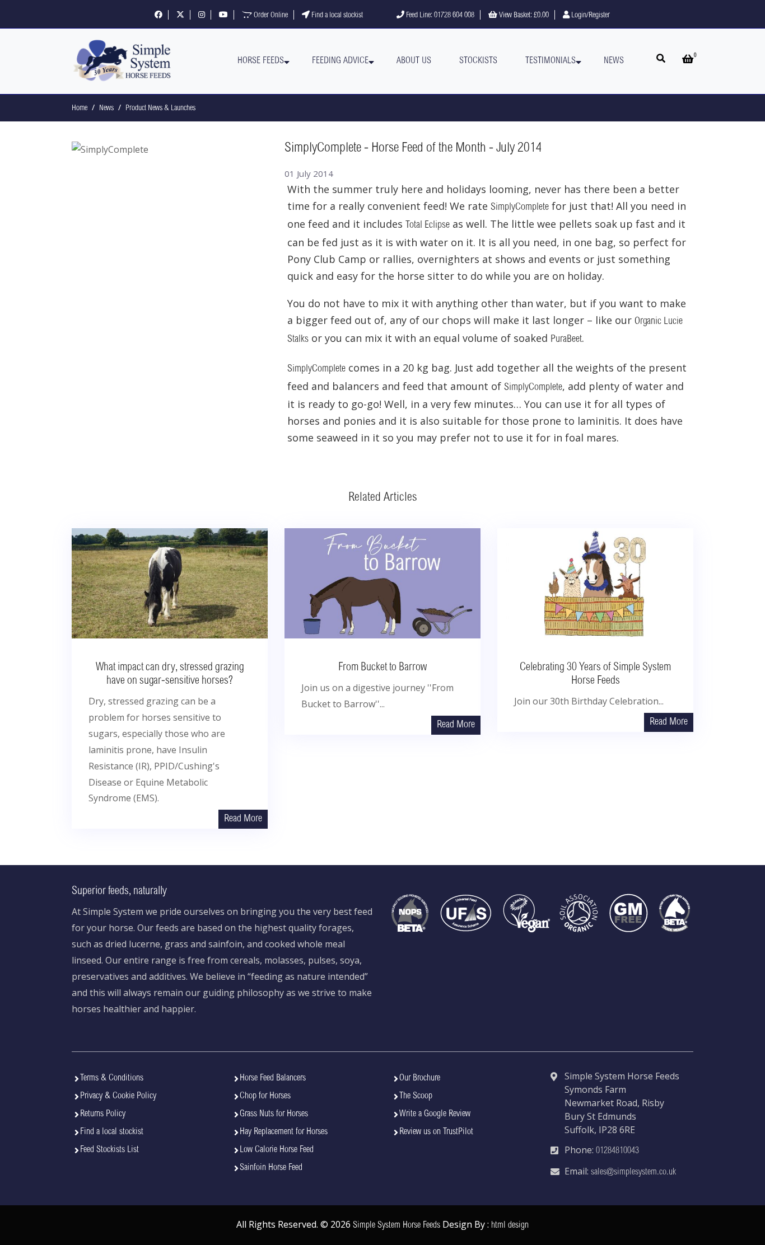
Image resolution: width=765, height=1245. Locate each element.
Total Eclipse (427, 225)
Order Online (270, 16)
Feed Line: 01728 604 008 (439, 16)
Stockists (478, 61)
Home (79, 108)
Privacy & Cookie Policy (118, 1096)
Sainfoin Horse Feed (271, 1167)
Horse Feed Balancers (273, 1078)
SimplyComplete (520, 208)
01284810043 (617, 1151)
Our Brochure (419, 1078)
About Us (414, 61)
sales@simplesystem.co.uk (633, 1172)
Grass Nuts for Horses (274, 1114)
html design (510, 1225)
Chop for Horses (265, 1096)
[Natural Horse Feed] (122, 61)
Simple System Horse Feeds (396, 1225)
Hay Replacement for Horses (284, 1131)
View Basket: (523, 16)
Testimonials (550, 61)
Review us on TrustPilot (436, 1131)
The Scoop (415, 1096)
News (614, 61)
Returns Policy (102, 1114)
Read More (243, 819)
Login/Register (590, 16)
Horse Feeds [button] (260, 61)
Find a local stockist (336, 16)
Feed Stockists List (109, 1149)
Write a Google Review (434, 1114)
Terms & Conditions (111, 1078)
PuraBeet (566, 340)
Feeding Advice (340, 61)
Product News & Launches (160, 108)
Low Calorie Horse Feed (277, 1149)
